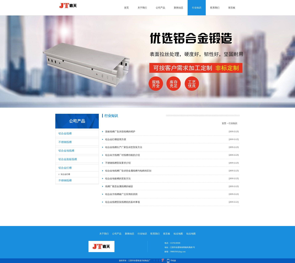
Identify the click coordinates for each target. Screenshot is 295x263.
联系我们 (214, 7)
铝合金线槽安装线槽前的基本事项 (122, 202)
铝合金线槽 (65, 133)
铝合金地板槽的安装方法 (118, 178)
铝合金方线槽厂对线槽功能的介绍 (122, 155)
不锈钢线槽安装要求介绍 (118, 163)
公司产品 (160, 7)
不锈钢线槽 (65, 142)
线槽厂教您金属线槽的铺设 (119, 186)
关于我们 (142, 7)
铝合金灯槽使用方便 (115, 139)
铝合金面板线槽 (68, 159)
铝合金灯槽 (65, 167)
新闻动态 (178, 7)
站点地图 (178, 233)
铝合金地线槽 (66, 150)
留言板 (231, 7)
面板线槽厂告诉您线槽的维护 (120, 131)
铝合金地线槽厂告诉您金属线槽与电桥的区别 (128, 170)
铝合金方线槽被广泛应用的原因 (121, 194)
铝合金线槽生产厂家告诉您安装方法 (123, 147)
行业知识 (196, 7)
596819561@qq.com (177, 252)
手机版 (173, 260)
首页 (126, 7)
